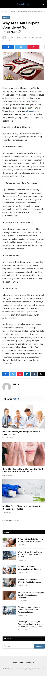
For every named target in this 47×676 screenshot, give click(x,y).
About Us (30, 663)
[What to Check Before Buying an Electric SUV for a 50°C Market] (9, 555)
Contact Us (18, 663)
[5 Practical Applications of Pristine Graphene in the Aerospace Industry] (9, 610)
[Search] (43, 4)
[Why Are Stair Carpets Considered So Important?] (23, 66)
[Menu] (4, 4)
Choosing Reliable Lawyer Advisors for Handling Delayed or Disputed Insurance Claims (31, 624)
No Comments (37, 37)
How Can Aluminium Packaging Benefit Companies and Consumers (31, 595)
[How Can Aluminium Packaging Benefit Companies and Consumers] (9, 595)
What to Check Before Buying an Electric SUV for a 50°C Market (30, 554)
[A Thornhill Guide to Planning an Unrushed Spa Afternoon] (9, 542)
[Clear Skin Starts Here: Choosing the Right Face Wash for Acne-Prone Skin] (23, 454)
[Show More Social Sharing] (42, 47)
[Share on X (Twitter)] (21, 47)
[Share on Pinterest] (33, 47)
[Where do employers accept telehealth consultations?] (23, 416)
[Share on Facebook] (8, 47)
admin (12, 37)
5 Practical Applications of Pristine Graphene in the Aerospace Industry (29, 609)
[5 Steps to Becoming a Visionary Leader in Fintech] (9, 569)
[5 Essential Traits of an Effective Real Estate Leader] (9, 582)
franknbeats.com (38, 669)
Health (6, 17)
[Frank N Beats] (23, 4)
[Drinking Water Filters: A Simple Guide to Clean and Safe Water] (23, 491)
